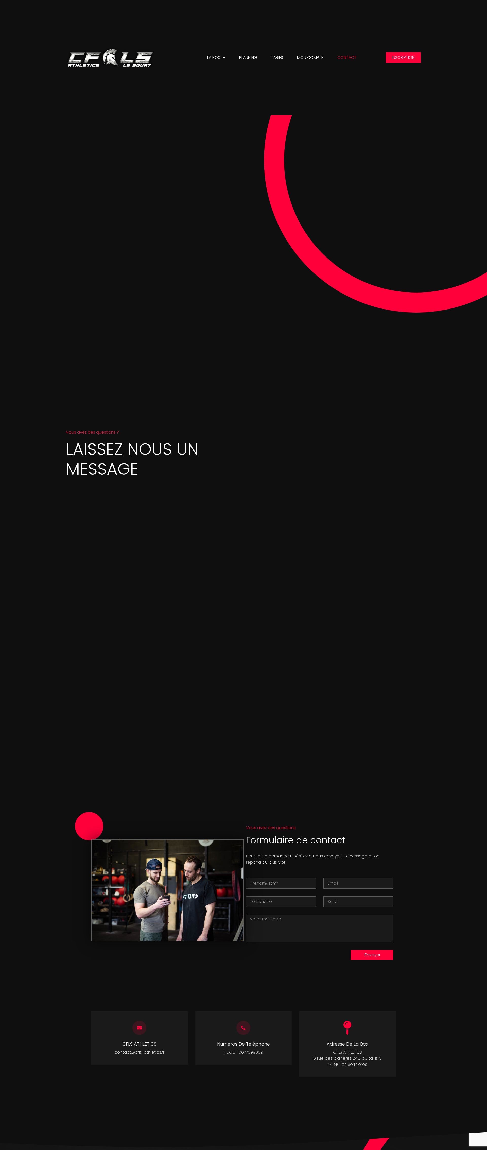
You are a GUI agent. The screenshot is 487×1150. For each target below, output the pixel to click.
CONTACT (346, 57)
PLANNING (248, 57)
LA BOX (213, 57)
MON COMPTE (310, 57)
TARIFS (277, 57)
